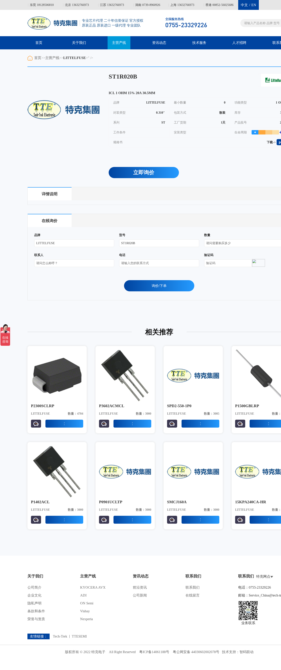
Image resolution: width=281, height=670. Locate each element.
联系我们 (193, 587)
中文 (244, 5)
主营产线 (119, 43)
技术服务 (199, 43)
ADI (83, 595)
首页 (38, 43)
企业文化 (34, 595)
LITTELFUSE (74, 58)
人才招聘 (239, 43)
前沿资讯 (140, 587)
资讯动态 (159, 43)
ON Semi (86, 603)
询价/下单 (159, 286)
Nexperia (86, 619)
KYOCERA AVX (93, 587)
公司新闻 (140, 595)
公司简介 (34, 587)
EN (253, 5)
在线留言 (193, 595)
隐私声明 (34, 603)
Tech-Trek (60, 636)
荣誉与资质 (36, 619)
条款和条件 (36, 611)
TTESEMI (79, 636)
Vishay (85, 611)
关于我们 (79, 43)
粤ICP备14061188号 (154, 652)
